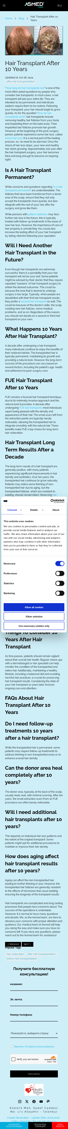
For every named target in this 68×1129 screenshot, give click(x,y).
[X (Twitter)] (27, 1101)
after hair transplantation (20, 81)
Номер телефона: (21, 1014)
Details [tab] (34, 510)
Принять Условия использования (34, 1046)
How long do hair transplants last (25, 88)
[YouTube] (41, 1101)
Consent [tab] (12, 510)
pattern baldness (37, 214)
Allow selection (34, 616)
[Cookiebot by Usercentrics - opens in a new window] (50, 501)
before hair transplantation (21, 958)
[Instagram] (20, 1101)
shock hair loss (13, 138)
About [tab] (55, 510)
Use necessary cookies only (34, 625)
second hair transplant (33, 301)
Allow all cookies (34, 607)
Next (26, 944)
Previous (14, 944)
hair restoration (15, 954)
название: (16, 984)
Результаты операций (40, 1125)
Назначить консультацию (14, 1125)
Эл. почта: (16, 999)
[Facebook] (34, 1101)
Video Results (60, 1125)
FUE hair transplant (30, 407)
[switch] (59, 573)
